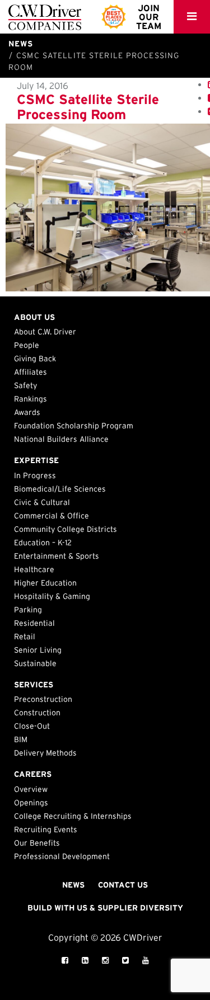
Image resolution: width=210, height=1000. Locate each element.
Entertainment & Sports (56, 555)
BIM (20, 739)
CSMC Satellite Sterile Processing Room (88, 106)
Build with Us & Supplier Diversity (105, 907)
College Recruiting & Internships (73, 816)
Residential (34, 623)
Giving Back (35, 358)
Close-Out (32, 725)
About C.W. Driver (45, 331)
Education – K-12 (43, 542)
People (26, 345)
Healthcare (34, 569)
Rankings (30, 398)
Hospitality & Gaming (52, 596)
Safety (25, 385)
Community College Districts (65, 529)
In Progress (35, 475)
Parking (28, 609)
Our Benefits (37, 842)
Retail (24, 636)
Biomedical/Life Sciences (60, 488)
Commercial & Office (51, 515)
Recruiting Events (45, 829)
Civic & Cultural (42, 502)
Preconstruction (43, 699)
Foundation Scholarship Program (73, 425)
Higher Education (45, 582)
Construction (37, 712)
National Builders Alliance (61, 439)
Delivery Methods (45, 752)
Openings (31, 802)
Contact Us (123, 884)
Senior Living (38, 649)
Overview (31, 789)
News (73, 884)
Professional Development (62, 856)
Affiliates (30, 371)
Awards (27, 412)
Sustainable (35, 663)
